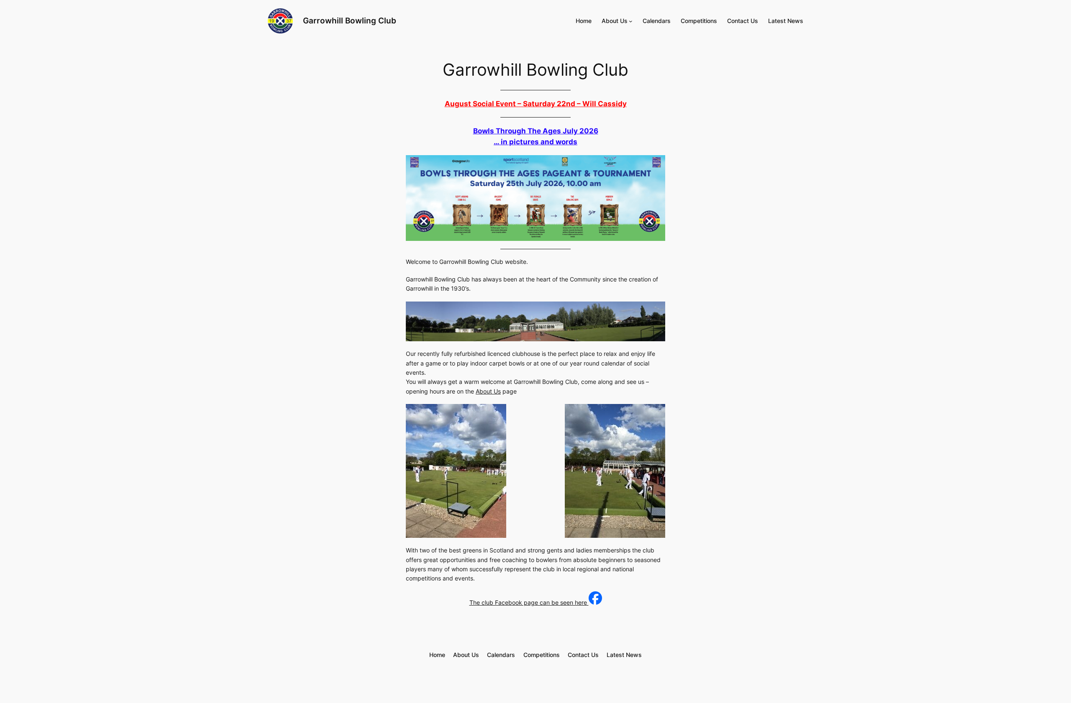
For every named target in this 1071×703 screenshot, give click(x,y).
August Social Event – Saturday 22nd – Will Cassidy (536, 104)
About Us (488, 391)
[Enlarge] (654, 312)
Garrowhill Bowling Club (349, 20)
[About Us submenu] (631, 21)
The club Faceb (490, 602)
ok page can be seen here (552, 602)
